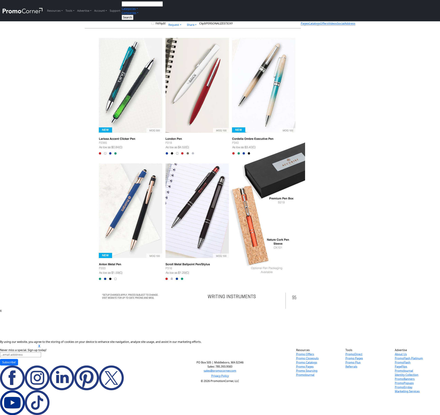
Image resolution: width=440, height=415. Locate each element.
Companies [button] (129, 13)
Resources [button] (54, 11)
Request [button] (173, 25)
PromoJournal (305, 375)
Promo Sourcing (306, 371)
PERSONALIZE (215, 23)
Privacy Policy (220, 376)
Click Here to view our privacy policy (19, 346)
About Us (401, 354)
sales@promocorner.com (220, 371)
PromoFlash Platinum (409, 358)
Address (350, 23)
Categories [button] (129, 8)
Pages (305, 23)
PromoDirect (353, 354)
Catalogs (314, 23)
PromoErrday (403, 387)
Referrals (351, 366)
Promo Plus (353, 362)
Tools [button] (68, 11)
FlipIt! (162, 23)
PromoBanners (405, 379)
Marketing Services (407, 391)
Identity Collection (406, 375)
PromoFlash (402, 362)
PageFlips (401, 366)
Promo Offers (305, 354)
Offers (324, 23)
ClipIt (202, 23)
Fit (157, 23)
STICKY (228, 23)
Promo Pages (305, 366)
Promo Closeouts (307, 358)
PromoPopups (404, 383)
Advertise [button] (83, 11)
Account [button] (99, 11)
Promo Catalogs (306, 362)
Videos (332, 23)
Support (115, 11)
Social (341, 23)
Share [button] (190, 25)
